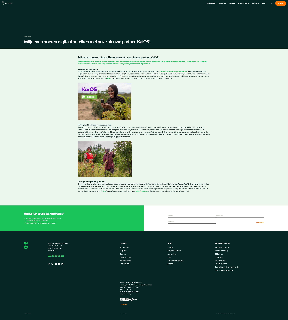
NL (53, 256)
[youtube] (56, 264)
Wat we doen (211, 3)
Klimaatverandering (221, 251)
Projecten (222, 3)
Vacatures (171, 264)
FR (59, 256)
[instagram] (49, 264)
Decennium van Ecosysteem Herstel (227, 267)
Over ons (232, 3)
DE (56, 256)
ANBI (169, 257)
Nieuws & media (243, 3)
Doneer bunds (124, 264)
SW (62, 256)
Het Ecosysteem (220, 260)
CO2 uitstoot (219, 254)
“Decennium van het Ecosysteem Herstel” (173, 71)
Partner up (255, 3)
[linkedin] (59, 264)
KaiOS (109, 79)
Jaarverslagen (172, 254)
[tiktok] (62, 264)
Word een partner (126, 260)
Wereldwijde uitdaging (222, 247)
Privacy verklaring (123, 313)
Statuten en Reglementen (176, 260)
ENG (49, 256)
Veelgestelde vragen (174, 251)
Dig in (264, 3)
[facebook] (52, 264)
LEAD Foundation (142, 191)
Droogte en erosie (221, 264)
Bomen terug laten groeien (224, 270)
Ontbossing (219, 257)
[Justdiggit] (7, 3)
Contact (170, 247)
